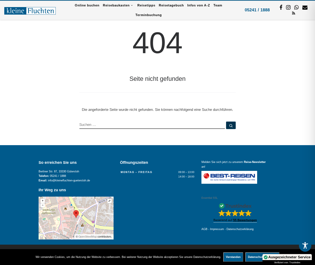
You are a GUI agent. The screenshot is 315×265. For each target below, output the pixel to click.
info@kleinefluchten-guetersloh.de (69, 180)
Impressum (217, 229)
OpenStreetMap (87, 236)
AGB (204, 229)
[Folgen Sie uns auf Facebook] (280, 7)
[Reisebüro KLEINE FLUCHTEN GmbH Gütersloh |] (30, 10)
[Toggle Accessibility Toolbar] (305, 245)
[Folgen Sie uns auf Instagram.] (288, 7)
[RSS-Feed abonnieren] (293, 13)
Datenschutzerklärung (240, 229)
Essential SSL (209, 197)
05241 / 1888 (257, 10)
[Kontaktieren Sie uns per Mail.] (305, 7)
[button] (235, 211)
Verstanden (233, 257)
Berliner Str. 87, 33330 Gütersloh (59, 171)
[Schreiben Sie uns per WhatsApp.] (296, 7)
